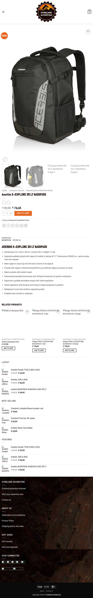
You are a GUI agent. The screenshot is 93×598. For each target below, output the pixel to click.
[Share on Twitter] (13, 226)
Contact (49, 591)
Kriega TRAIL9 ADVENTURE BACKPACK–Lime (42, 343)
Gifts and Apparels (10, 547)
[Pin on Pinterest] (21, 226)
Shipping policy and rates (12, 526)
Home (4, 190)
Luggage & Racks (16, 190)
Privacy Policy (8, 521)
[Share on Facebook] (8, 226)
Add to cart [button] (8, 348)
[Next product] (4, 203)
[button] (3, 12)
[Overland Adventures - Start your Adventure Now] (46, 12)
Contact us (6, 500)
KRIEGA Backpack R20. (10, 342)
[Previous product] (8, 203)
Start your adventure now (12, 494)
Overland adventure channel (14, 488)
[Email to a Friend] (17, 226)
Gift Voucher (7, 541)
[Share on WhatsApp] (4, 226)
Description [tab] (6, 240)
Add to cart (23, 213)
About (42, 591)
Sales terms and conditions (13, 515)
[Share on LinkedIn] (26, 226)
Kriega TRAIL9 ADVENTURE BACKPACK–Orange (73, 343)
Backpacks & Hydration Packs (39, 190)
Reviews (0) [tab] (17, 240)
